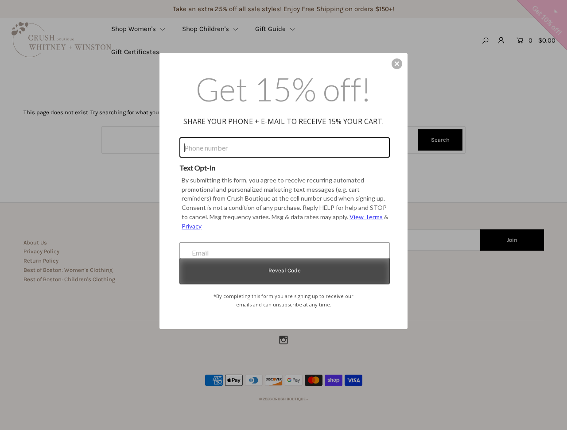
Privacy (192, 226)
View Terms (366, 217)
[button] (397, 63)
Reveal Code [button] (284, 270)
